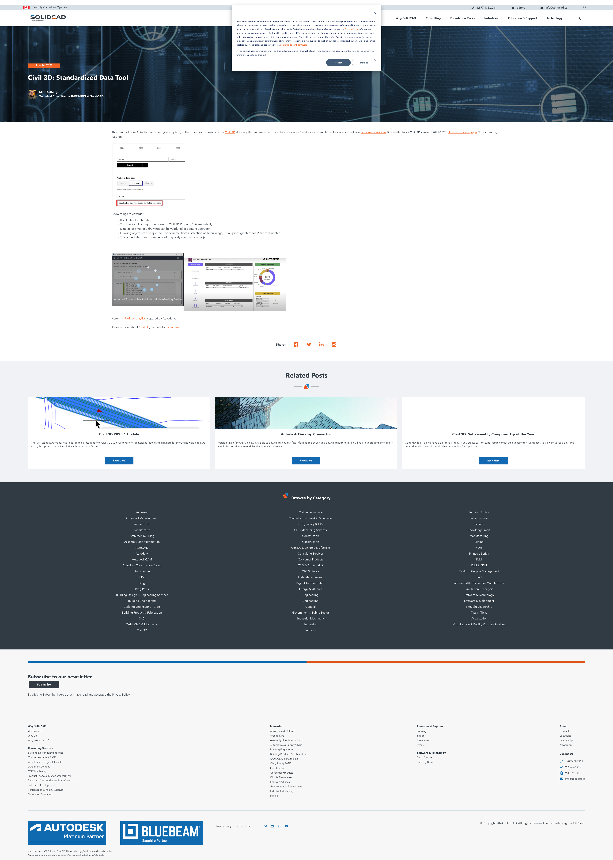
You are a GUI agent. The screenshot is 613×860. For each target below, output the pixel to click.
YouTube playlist (134, 318)
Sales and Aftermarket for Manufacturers (479, 583)
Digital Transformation (310, 583)
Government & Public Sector (310, 612)
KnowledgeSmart (479, 530)
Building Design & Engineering (45, 753)
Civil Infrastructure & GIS (42, 757)
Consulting (433, 18)
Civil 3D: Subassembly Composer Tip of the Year (493, 434)
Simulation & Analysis (479, 589)
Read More (119, 461)
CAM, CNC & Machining (142, 624)
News (479, 547)
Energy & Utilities (310, 589)
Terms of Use (243, 826)
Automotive (142, 571)
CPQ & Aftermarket (310, 565)
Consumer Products (310, 559)
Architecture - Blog (142, 536)
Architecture (142, 524)
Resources (423, 740)
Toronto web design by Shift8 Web (565, 823)
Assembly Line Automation (142, 542)
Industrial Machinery (310, 618)
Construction (310, 536)
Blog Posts (142, 589)
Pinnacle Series (479, 553)
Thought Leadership (479, 606)
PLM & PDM (479, 565)
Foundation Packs (462, 18)
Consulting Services (310, 553)
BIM (141, 577)
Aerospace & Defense (282, 731)
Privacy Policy (351, 29)
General (310, 606)
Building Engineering (142, 601)
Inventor (479, 524)
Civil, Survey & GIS (310, 524)
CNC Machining (37, 771)
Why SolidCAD (406, 18)
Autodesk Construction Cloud (142, 565)
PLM (479, 559)
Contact (564, 731)
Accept (338, 62)
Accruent (142, 512)
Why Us (32, 736)
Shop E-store (424, 757)
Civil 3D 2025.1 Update (119, 434)
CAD (142, 618)
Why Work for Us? (38, 740)
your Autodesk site (373, 132)
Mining (479, 542)
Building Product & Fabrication (142, 612)
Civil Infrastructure (310, 512)
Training (421, 731)
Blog (142, 583)
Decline (364, 62)
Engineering (310, 595)
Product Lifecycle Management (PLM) (49, 776)
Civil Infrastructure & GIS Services (310, 518)
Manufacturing (479, 536)
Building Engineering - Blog (142, 606)
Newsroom (566, 745)
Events (420, 745)
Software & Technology (479, 595)
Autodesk (142, 553)
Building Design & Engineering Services (142, 595)
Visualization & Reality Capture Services (479, 624)
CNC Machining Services (310, 530)
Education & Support (522, 18)
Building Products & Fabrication (288, 754)
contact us (172, 327)
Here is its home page (462, 132)
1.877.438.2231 (574, 761)
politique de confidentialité (293, 44)
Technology (554, 18)
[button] (579, 18)
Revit (479, 577)
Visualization (479, 618)
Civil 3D (230, 132)
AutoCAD (142, 547)
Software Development (479, 601)
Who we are (35, 731)
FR (584, 7)
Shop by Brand (425, 762)
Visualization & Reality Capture (46, 790)
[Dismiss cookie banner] (375, 13)
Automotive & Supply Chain (286, 745)
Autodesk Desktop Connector (306, 434)
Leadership (566, 740)
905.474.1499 (573, 767)
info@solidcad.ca (575, 779)
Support (421, 736)
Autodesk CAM (142, 559)
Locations (565, 736)
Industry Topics (479, 512)
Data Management (310, 577)
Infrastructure (479, 518)
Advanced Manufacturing (141, 518)
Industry (310, 630)
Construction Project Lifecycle (310, 547)
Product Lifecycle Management (479, 571)
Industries (491, 18)
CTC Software (310, 571)
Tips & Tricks (479, 612)
